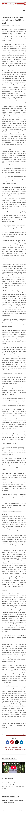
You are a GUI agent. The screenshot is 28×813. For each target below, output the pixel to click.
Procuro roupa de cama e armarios (15, 749)
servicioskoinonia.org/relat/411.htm (16, 735)
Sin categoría (18, 25)
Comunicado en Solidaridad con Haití (13, 747)
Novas (12, 25)
